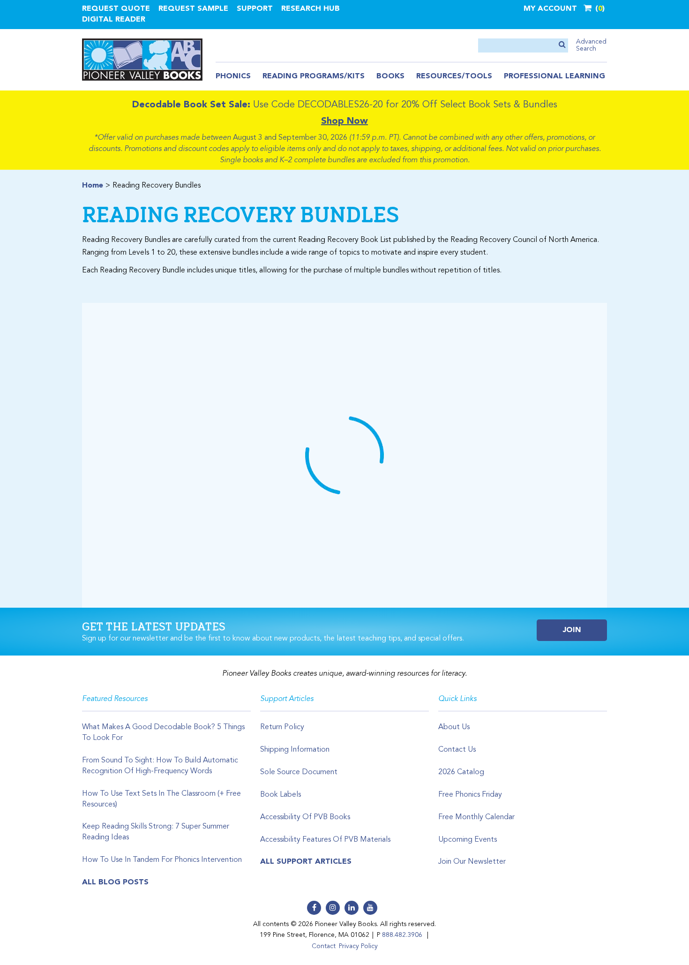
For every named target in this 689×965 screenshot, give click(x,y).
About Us (454, 727)
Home (92, 185)
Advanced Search (591, 45)
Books (390, 76)
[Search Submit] (562, 45)
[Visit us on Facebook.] (314, 908)
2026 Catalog (461, 772)
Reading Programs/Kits (313, 76)
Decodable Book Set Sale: (191, 105)
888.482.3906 (402, 935)
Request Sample (193, 9)
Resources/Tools (454, 76)
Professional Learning (554, 76)
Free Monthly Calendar (476, 817)
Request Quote (116, 9)
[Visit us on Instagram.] (333, 908)
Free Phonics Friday (470, 795)
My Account (550, 9)
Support (255, 9)
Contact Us (457, 750)
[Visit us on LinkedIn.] (351, 908)
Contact (324, 946)
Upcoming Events (467, 840)
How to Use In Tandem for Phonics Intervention (162, 860)
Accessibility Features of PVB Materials (325, 840)
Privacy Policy (358, 946)
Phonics (233, 76)
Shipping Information (295, 750)
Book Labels (280, 795)
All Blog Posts (115, 882)
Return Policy (282, 727)
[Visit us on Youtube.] (370, 908)
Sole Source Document (298, 772)
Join (572, 630)
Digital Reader (113, 19)
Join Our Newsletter (472, 862)
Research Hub (310, 9)
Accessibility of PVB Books (305, 817)
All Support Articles (306, 862)
